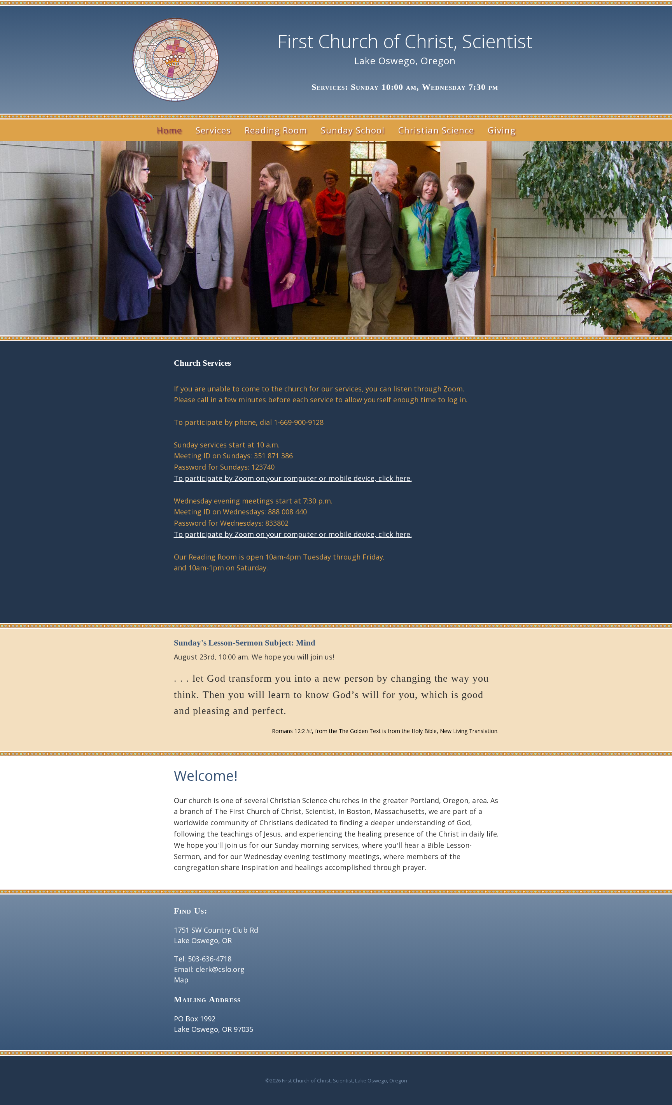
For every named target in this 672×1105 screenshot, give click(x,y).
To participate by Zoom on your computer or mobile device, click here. (293, 478)
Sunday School (353, 130)
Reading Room (276, 130)
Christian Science (436, 130)
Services (213, 130)
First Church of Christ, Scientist (404, 41)
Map (181, 979)
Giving (502, 130)
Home (169, 130)
